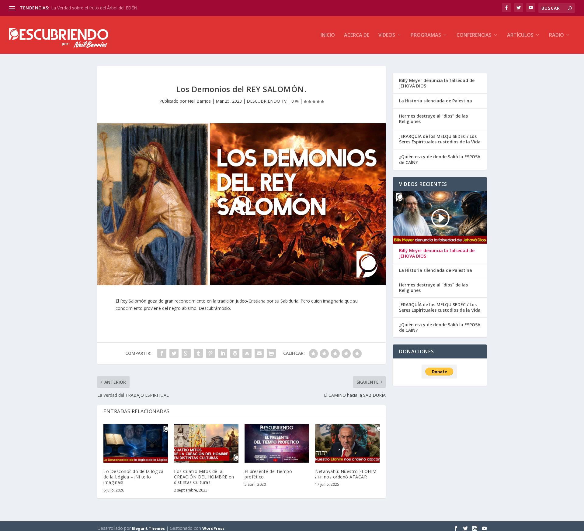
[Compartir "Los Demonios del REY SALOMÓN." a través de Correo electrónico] (259, 353)
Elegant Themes (148, 528)
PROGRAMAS (426, 35)
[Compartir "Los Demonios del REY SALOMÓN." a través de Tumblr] (198, 353)
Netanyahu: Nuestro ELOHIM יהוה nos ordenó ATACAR (346, 474)
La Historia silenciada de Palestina (435, 101)
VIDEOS (386, 35)
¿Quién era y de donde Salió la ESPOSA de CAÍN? (439, 159)
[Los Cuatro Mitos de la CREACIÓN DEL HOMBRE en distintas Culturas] (206, 443)
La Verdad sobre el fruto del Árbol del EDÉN (94, 8)
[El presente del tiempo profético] (277, 443)
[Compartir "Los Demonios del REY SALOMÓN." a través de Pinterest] (210, 353)
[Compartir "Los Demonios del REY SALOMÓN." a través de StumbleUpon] (247, 353)
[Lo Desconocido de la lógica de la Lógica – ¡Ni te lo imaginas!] (135, 443)
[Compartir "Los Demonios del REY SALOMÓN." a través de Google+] (186, 353)
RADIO (556, 35)
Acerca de (356, 35)
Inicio (328, 35)
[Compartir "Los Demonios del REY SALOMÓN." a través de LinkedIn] (223, 353)
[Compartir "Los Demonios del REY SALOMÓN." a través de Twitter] (174, 353)
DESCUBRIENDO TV (267, 101)
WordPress (213, 528)
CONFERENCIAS (474, 35)
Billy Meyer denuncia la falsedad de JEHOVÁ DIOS (436, 83)
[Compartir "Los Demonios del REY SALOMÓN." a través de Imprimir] (271, 353)
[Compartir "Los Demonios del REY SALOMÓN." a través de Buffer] (235, 353)
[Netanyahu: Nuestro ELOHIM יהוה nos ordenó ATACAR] (347, 443)
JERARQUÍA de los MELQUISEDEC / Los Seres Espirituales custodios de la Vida (440, 139)
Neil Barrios (199, 101)
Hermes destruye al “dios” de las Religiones (433, 118)
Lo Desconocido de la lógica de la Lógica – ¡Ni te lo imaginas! (133, 476)
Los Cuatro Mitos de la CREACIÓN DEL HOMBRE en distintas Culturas (204, 476)
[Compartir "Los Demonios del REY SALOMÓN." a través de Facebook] (162, 353)
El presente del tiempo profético (268, 474)
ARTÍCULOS (520, 35)
